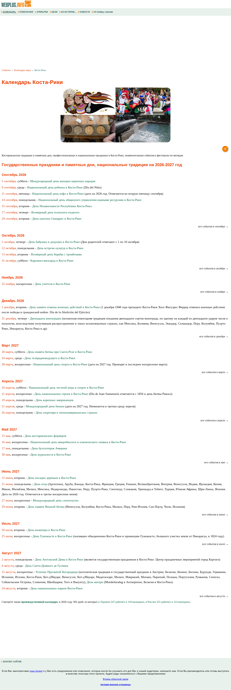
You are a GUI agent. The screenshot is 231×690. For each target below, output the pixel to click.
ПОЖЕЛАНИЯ (26, 12)
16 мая (6, 442)
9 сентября (9, 187)
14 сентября (9, 200)
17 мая (6, 448)
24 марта (7, 358)
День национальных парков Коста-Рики (56, 588)
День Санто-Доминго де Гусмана (46, 565)
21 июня (7, 484)
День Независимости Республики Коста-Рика (62, 206)
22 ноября (8, 284)
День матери (95, 582)
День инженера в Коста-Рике (46, 530)
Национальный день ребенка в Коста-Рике (55, 187)
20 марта (7, 352)
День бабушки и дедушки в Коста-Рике (54, 242)
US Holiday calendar (103, 12)
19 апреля (8, 400)
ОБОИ (54, 12)
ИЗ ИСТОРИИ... (69, 12)
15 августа (8, 572)
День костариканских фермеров (45, 436)
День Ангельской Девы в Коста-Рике (59, 559)
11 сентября (9, 193)
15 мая (6, 436)
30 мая (6, 454)
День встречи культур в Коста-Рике (60, 248)
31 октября (9, 260)
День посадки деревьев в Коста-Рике (52, 478)
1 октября (8, 242)
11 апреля (8, 394)
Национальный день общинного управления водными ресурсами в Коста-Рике (89, 200)
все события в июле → (215, 544)
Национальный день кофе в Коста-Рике (58, 193)
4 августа (8, 565)
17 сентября (9, 212)
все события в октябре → (213, 268)
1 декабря (8, 307)
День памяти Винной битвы (46, 506)
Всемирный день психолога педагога (55, 212)
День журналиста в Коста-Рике (50, 454)
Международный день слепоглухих (56, 500)
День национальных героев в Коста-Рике (61, 394)
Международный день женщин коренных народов (62, 181)
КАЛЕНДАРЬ (9, 12)
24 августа (8, 588)
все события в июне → (215, 514)
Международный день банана (45, 406)
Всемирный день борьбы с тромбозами (56, 254)
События (6, 70)
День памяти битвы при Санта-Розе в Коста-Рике (60, 352)
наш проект (36, 671)
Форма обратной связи (115, 679)
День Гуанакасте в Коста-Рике (52, 536)
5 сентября (9, 181)
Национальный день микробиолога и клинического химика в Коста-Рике (78, 442)
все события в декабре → (213, 336)
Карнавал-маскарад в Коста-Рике (51, 260)
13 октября (9, 254)
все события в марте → (215, 372)
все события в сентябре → (213, 226)
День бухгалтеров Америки (49, 448)
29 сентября (9, 218)
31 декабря (9, 318)
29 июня (7, 506)
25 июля (7, 536)
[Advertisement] (101, 42)
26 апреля (8, 412)
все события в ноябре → (214, 291)
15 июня (7, 478)
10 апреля (8, 387)
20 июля (7, 530)
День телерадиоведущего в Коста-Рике (50, 358)
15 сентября (9, 206)
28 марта (7, 364)
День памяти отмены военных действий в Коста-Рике (64, 307)
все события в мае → (216, 462)
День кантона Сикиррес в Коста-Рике (57, 218)
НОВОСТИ (84, 12)
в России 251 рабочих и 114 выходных (168, 601)
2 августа (8, 559)
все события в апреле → (214, 420)
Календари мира (22, 70)
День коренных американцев (54, 400)
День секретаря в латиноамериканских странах (66, 412)
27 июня (7, 500)
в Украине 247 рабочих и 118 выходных (121, 601)
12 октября (9, 248)
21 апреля (8, 406)
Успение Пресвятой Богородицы (57, 572)
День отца (40, 484)
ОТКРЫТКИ (42, 12)
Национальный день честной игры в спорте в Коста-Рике (66, 387)
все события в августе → (214, 596)
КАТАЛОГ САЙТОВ (12, 661)
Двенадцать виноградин (45, 318)
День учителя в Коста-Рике (52, 284)
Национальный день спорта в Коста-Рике (60, 364)
